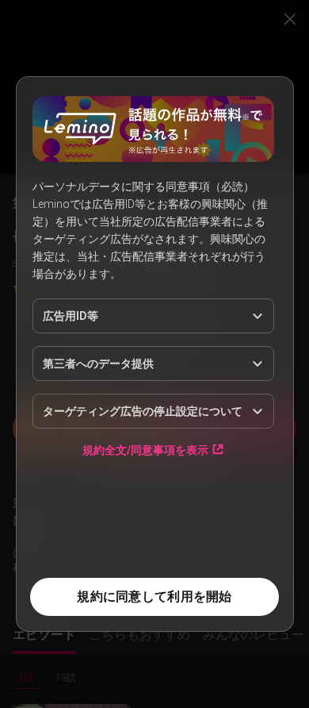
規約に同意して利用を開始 (154, 596)
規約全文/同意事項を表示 (145, 450)
